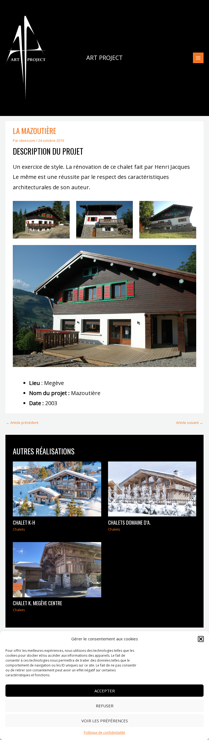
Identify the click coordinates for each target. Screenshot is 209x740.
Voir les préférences (104, 720)
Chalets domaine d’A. (129, 522)
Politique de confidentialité (104, 732)
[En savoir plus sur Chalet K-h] (57, 488)
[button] (201, 639)
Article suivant (189, 422)
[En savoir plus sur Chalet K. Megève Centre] (57, 569)
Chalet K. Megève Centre (37, 603)
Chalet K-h (24, 522)
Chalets (19, 529)
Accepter (104, 690)
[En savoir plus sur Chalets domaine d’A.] (152, 488)
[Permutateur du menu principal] (198, 58)
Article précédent (22, 422)
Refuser (104, 705)
